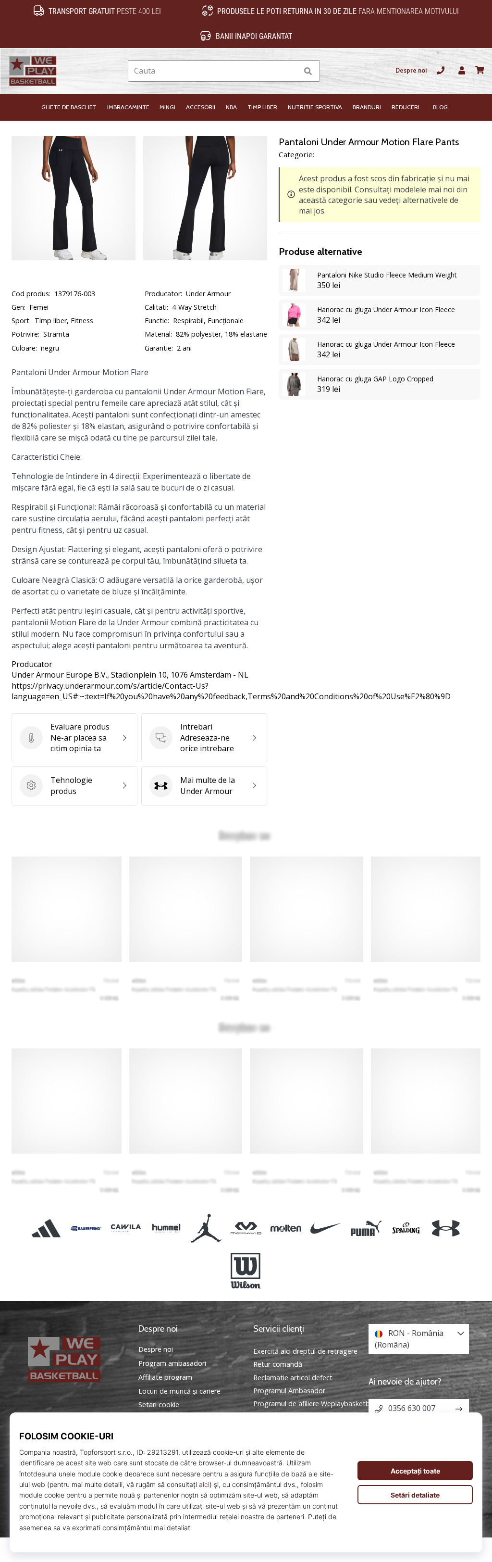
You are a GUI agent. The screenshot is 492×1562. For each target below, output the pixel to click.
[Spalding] (406, 1228)
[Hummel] (166, 1228)
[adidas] (46, 1228)
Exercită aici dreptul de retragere (305, 1351)
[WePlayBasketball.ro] (73, 1359)
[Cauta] (308, 71)
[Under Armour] (446, 1228)
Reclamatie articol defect (292, 1377)
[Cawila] (126, 1228)
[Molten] (286, 1228)
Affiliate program (165, 1377)
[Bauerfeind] (86, 1228)
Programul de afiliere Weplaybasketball (315, 1403)
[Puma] (366, 1228)
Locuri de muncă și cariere (179, 1391)
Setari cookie (158, 1404)
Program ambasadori (172, 1363)
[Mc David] (246, 1228)
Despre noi (411, 70)
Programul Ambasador (289, 1390)
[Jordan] (206, 1228)
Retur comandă (277, 1364)
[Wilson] (246, 1271)
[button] (290, 71)
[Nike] (326, 1228)
